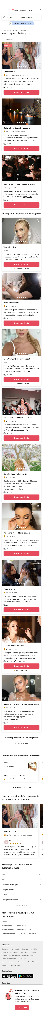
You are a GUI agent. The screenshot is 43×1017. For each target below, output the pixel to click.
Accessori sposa (20, 926)
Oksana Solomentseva (14, 645)
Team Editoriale (33, 962)
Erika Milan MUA (11, 71)
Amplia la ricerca (21, 743)
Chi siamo (21, 962)
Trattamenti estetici (8, 934)
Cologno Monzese (9, 890)
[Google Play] (26, 978)
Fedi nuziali (32, 934)
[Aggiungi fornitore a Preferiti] (38, 45)
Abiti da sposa (7, 926)
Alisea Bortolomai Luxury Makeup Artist (21, 704)
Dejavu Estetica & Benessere (17, 128)
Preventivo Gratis (21, 92)
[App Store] (9, 978)
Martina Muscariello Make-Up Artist (19, 184)
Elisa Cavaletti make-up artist (17, 359)
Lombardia (5, 30)
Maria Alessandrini (12, 302)
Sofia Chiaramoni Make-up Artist (18, 417)
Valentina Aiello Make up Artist (17, 533)
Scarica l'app (21, 1007)
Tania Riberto (10, 589)
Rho (3, 880)
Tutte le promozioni (20, 787)
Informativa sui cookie (29, 952)
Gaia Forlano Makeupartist (15, 474)
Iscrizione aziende (8, 962)
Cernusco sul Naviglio (10, 885)
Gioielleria (21, 934)
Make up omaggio (11, 766)
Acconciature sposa (24, 930)
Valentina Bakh (10, 247)
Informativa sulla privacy (10, 952)
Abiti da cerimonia (8, 930)
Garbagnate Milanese (10, 900)
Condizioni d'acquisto (29, 949)
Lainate (4, 895)
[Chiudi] (39, 988)
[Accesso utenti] (40, 10)
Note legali (15, 949)
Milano (14, 30)
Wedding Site (15, 965)
